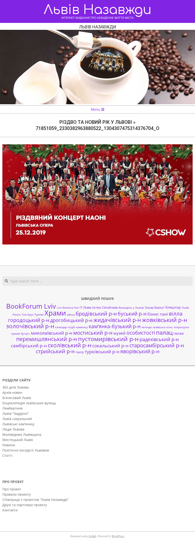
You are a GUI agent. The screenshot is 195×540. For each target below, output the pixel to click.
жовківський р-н (164, 320)
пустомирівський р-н (108, 339)
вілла (175, 313)
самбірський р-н (29, 345)
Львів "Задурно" (15, 413)
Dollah (92, 536)
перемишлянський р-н (46, 339)
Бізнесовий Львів (16, 397)
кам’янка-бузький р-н (115, 326)
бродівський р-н (96, 313)
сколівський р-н (69, 345)
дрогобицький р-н (71, 320)
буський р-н (132, 313)
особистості (141, 332)
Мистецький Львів (17, 439)
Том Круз (27, 314)
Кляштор (173, 307)
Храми (55, 313)
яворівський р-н (139, 351)
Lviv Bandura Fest (68, 307)
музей (119, 333)
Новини (8, 445)
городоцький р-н (28, 320)
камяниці (82, 327)
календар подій (65, 327)
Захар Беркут (155, 307)
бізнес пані (157, 314)
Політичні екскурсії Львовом (25, 450)
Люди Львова (13, 429)
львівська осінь (163, 327)
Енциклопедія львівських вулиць (29, 403)
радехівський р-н (159, 339)
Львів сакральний (17, 418)
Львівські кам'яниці (18, 424)
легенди (146, 327)
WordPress (118, 536)
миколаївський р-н (51, 333)
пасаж (179, 333)
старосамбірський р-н (156, 345)
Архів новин (12, 392)
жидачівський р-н (117, 320)
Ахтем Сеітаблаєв (104, 307)
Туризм (39, 314)
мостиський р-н (92, 332)
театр (80, 352)
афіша (71, 314)
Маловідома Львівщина (21, 434)
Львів (185, 307)
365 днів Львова (15, 387)
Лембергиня (12, 408)
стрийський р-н (55, 351)
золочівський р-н (30, 326)
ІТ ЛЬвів (85, 307)
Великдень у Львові (131, 307)
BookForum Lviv (31, 306)
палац (164, 332)
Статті (7, 455)
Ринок (17, 314)
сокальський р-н (110, 345)
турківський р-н (102, 351)
